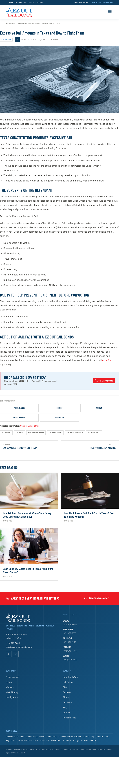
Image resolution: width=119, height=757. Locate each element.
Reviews (67, 692)
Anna (22, 736)
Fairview (62, 736)
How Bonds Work (71, 677)
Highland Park (97, 736)
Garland (86, 736)
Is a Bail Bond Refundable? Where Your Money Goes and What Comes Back (27, 514)
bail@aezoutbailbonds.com (19, 647)
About (66, 697)
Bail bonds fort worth (75, 432)
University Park (89, 740)
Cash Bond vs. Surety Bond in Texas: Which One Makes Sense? (28, 570)
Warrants (10, 687)
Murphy (50, 740)
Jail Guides (68, 682)
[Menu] (110, 11)
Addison (9, 736)
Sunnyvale (77, 740)
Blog (13, 23)
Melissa (43, 740)
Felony (59, 408)
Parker (58, 740)
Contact (67, 712)
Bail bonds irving (94, 432)
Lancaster (20, 740)
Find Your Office (81, 2)
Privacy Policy (69, 717)
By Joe (23, 39)
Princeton (67, 740)
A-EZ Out (107, 359)
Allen (16, 736)
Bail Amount (6, 40)
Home (8, 23)
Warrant (99, 408)
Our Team (67, 702)
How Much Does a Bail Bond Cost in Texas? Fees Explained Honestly (89, 514)
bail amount (6, 432)
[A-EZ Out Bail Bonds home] (19, 12)
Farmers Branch (74, 736)
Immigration (59, 417)
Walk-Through (19, 417)
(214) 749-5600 (13, 643)
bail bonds (19, 432)
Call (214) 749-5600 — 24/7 (97, 598)
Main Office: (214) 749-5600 (102, 2)
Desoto (42, 736)
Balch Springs (32, 736)
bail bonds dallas (55, 432)
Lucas (35, 740)
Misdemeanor (19, 408)
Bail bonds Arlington (36, 432)
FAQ (65, 687)
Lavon (29, 740)
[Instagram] (16, 654)
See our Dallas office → (31, 425)
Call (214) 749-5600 (106, 380)
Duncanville (52, 736)
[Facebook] (8, 654)
